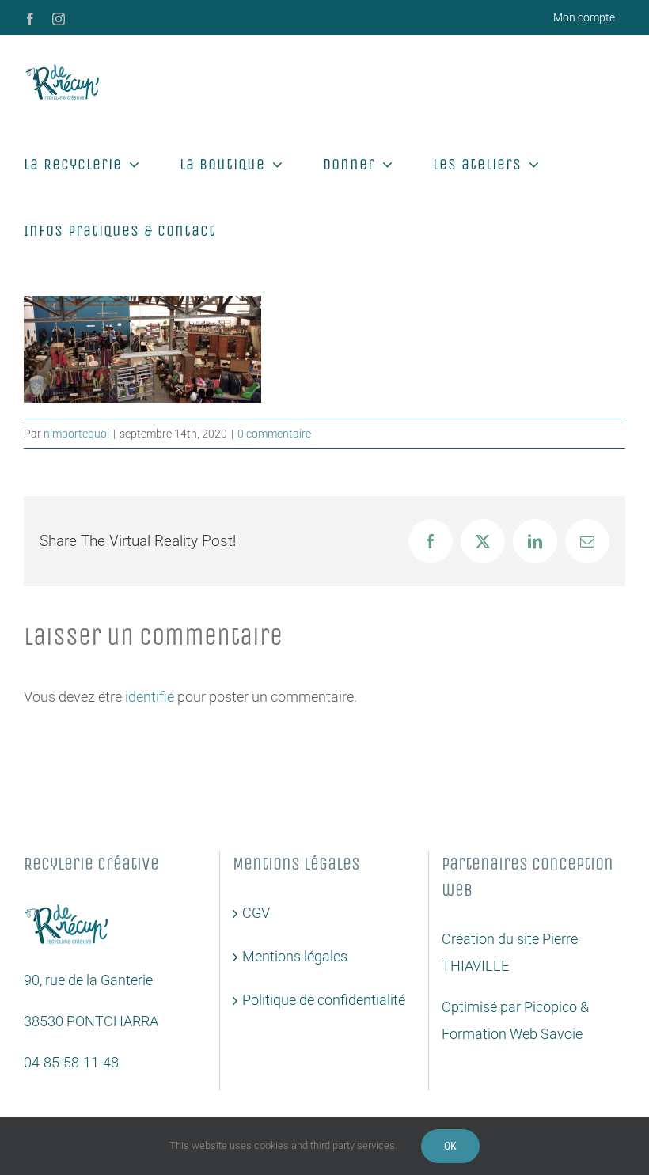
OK (450, 1145)
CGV (256, 912)
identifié (149, 696)
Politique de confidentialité (323, 999)
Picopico (550, 1007)
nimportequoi (76, 433)
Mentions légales (294, 956)
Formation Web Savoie (512, 1033)
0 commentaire (274, 433)
